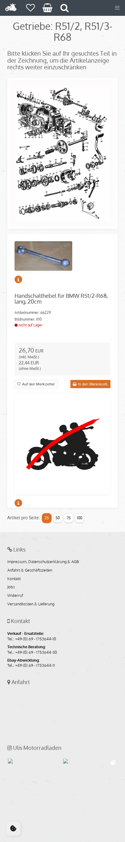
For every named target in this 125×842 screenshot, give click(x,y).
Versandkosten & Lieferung (30, 604)
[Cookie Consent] (13, 828)
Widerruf (15, 595)
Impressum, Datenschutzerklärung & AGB (43, 562)
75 (69, 518)
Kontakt (14, 579)
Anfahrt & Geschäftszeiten (29, 570)
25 (47, 518)
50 (58, 518)
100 (79, 518)
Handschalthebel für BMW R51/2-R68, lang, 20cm (61, 298)
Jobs (11, 587)
